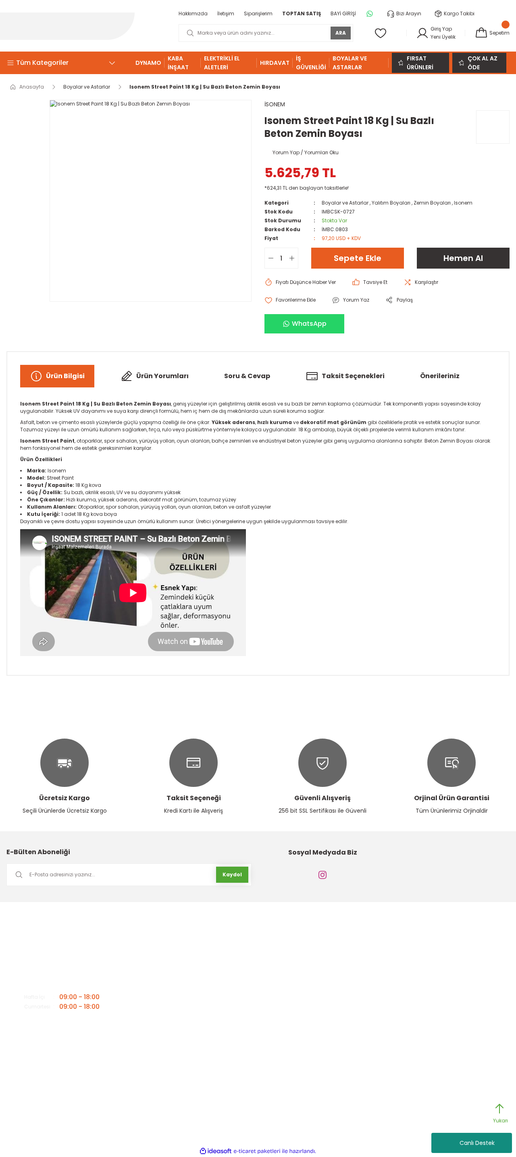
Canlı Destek (477, 1143)
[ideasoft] (216, 1151)
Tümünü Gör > (427, 1054)
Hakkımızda (193, 938)
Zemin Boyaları (432, 202)
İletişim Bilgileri (196, 963)
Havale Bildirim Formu (320, 963)
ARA (340, 32)
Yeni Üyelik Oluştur (314, 976)
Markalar (189, 989)
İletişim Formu (195, 951)
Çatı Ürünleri (422, 963)
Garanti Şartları (312, 951)
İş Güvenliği (422, 1015)
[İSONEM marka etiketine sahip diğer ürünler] (493, 127)
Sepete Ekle (357, 258)
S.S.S (185, 1002)
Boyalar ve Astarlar (345, 202)
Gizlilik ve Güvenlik (315, 938)
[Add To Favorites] (290, 300)
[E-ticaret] (257, 1151)
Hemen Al (463, 258)
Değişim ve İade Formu (321, 1002)
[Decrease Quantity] (269, 258)
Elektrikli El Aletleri (428, 989)
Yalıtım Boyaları (391, 202)
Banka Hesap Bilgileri (204, 976)
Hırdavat (418, 1002)
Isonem (463, 202)
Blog (184, 1015)
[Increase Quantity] (293, 258)
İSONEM (274, 104)
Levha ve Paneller (428, 1041)
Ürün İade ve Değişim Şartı (324, 989)
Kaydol (232, 874)
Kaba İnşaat (423, 1028)
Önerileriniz (440, 376)
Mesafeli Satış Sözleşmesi (324, 1015)
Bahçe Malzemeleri (431, 938)
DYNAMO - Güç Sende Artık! (440, 976)
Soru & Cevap (247, 376)
